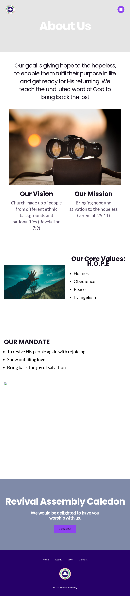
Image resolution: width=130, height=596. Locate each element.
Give (70, 559)
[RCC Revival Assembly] (10, 9)
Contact (83, 559)
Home (46, 559)
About (58, 559)
